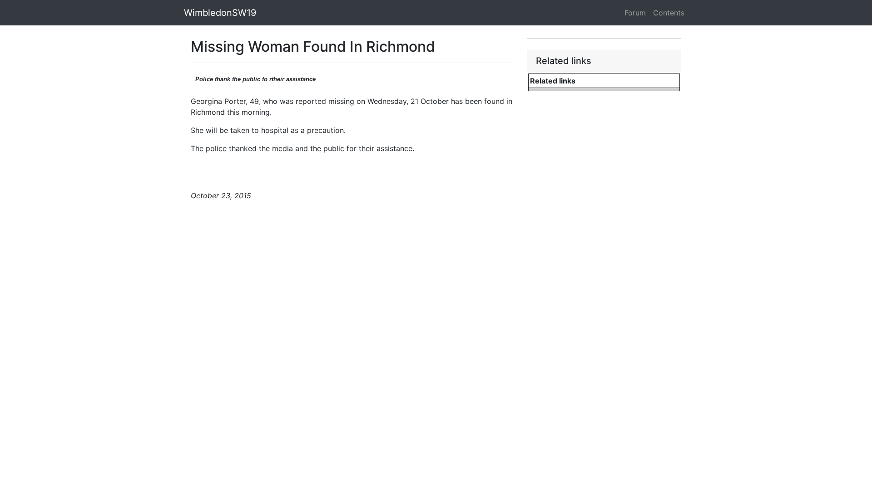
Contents (668, 12)
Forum (635, 12)
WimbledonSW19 (220, 12)
